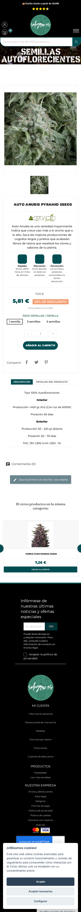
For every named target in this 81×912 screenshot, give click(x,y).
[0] (5, 32)
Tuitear (36, 362)
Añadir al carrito (40, 345)
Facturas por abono (40, 739)
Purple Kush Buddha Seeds (41, 554)
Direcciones (40, 748)
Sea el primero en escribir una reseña (43, 479)
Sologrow (40, 801)
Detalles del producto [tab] (52, 381)
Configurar (40, 901)
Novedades (40, 772)
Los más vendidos (40, 777)
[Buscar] (76, 42)
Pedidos (40, 730)
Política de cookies (40, 815)
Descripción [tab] (21, 381)
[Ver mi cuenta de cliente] (5, 25)
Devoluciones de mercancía (40, 722)
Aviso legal (40, 796)
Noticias (40, 824)
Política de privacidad (41, 810)
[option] (40, 548)
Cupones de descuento (40, 756)
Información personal (41, 713)
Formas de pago (40, 805)
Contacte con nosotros (40, 820)
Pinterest (46, 362)
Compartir (26, 362)
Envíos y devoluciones (41, 791)
